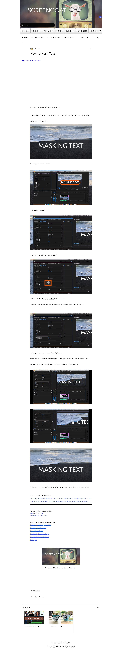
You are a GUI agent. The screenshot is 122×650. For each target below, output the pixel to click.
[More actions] (91, 49)
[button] (100, 16)
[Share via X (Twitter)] (35, 596)
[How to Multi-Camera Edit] (34, 617)
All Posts (25, 37)
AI (88, 37)
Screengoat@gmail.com (61, 642)
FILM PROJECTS (68, 37)
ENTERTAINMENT (54, 37)
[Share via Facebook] (31, 596)
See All (98, 607)
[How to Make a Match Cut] (61, 617)
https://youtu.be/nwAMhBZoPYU (31, 61)
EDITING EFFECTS (38, 37)
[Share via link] (43, 596)
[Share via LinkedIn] (39, 596)
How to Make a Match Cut (59, 627)
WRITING (81, 37)
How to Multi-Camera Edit (32, 627)
